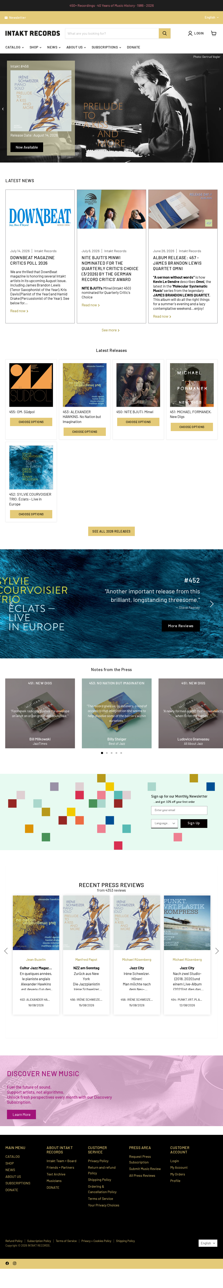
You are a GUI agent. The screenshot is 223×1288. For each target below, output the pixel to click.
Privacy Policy (98, 1161)
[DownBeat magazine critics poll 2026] (40, 217)
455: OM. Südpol (22, 411)
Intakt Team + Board (61, 1161)
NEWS (52, 47)
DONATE (133, 47)
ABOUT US (74, 47)
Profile (175, 1180)
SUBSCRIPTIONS (105, 47)
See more (109, 330)
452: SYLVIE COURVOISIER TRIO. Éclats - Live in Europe (30, 499)
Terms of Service (100, 1198)
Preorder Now (26, 147)
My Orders (177, 1174)
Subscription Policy (39, 1241)
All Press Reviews (142, 1175)
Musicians (54, 1180)
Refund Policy (13, 1241)
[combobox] (163, 823)
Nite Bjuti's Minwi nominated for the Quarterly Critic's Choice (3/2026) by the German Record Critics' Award (110, 268)
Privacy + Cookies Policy (96, 1241)
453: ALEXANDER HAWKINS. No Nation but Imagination (82, 416)
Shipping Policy (99, 1179)
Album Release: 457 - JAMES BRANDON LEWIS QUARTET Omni (177, 263)
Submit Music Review (145, 1168)
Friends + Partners (60, 1167)
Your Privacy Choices (103, 1205)
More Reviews (59, 632)
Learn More (21, 1114)
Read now (18, 310)
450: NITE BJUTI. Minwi (134, 411)
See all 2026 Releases (111, 531)
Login (174, 1161)
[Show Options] (174, 823)
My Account (179, 1167)
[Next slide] (211, 603)
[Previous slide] (12, 603)
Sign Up (194, 823)
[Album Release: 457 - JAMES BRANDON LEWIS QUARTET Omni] (183, 217)
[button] (7, 951)
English (210, 17)
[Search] (165, 33)
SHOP (34, 47)
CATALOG (13, 47)
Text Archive (56, 1174)
